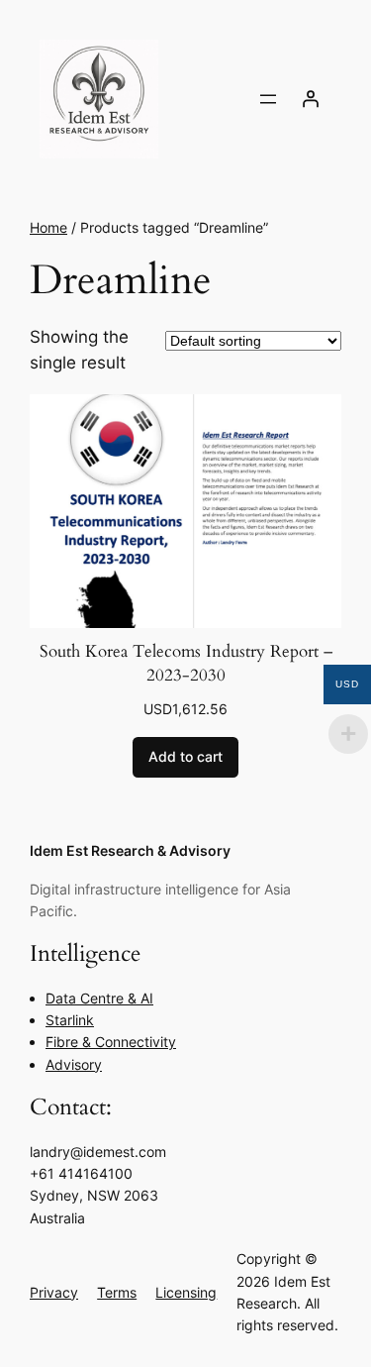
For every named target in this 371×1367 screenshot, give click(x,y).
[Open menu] (268, 99)
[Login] (310, 99)
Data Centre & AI (99, 998)
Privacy (54, 1292)
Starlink (70, 1019)
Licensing (186, 1292)
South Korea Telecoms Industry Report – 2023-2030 (186, 663)
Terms (117, 1292)
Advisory (74, 1064)
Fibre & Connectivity (111, 1041)
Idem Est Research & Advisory (130, 850)
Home (48, 227)
